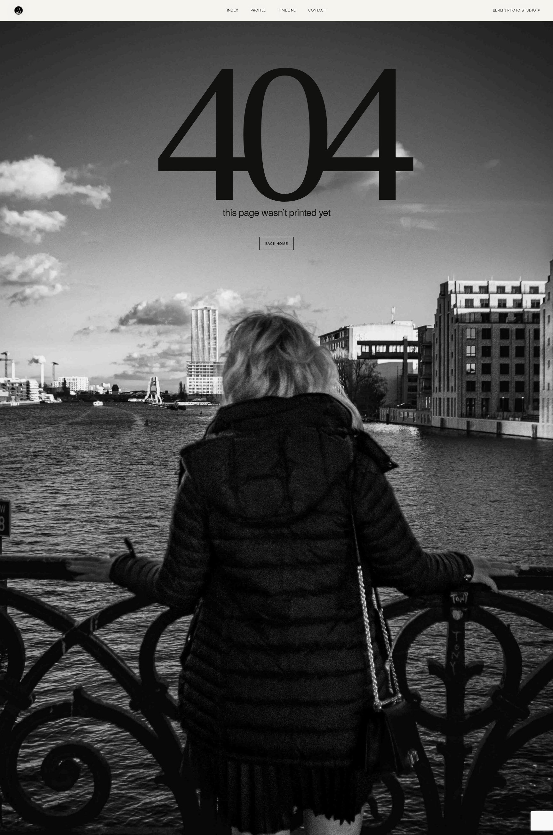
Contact (317, 10)
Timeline (287, 10)
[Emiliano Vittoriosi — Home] (18, 10)
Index (232, 10)
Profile (258, 10)
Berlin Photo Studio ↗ (516, 10)
